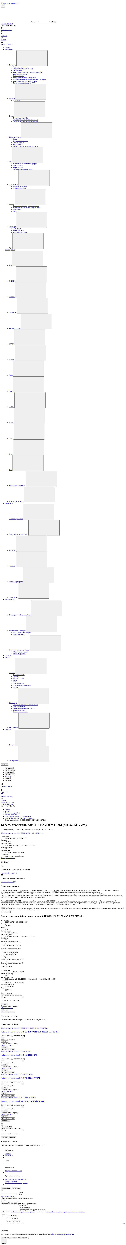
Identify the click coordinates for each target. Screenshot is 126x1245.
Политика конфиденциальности (15, 1179)
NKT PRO (12, 281)
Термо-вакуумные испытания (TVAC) (25, 120)
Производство (9, 599)
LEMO (11, 438)
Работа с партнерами (16, 582)
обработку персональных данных (23, 1212)
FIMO (11, 375)
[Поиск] (3, 6)
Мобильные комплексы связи (22, 169)
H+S (10, 265)
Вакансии (12, 550)
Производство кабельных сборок (20, 615)
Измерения (12, 65)
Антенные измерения (20, 74)
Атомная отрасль (18, 142)
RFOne (11, 422)
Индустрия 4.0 (17, 144)
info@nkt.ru (4, 802)
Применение (9, 49)
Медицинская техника (20, 141)
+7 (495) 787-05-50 (7, 24)
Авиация (12, 98)
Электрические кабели (20, 712)
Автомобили (17, 229)
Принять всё (5, 1237)
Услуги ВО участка (19, 654)
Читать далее (6, 912)
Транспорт (12, 227)
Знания (7, 657)
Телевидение (17, 209)
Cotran (11, 454)
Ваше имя (22, 1205)
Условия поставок (11, 1181)
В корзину (4, 1004)
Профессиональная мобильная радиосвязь (27, 207)
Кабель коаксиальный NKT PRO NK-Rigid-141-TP (22, 1101)
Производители (10, 250)
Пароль (20, 1194)
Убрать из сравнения (8, 1012)
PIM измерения (18, 70)
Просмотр (4, 873)
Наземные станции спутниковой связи (26, 206)
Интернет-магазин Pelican (13, 1171)
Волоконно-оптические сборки (19, 650)
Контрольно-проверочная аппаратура (25, 121)
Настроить (25, 1237)
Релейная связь (18, 165)
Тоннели (15, 211)
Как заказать (5, 1120)
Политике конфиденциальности (63, 1234)
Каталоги (12, 673)
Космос (11, 116)
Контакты (8, 655)
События (8, 729)
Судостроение (13, 184)
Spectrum (12, 297)
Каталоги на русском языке (22, 685)
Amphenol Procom (15, 328)
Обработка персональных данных (16, 1183)
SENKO (11, 407)
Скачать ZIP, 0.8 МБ (7, 882)
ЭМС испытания (18, 76)
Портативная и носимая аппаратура (25, 164)
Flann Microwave (18, 684)
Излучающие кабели (19, 710)
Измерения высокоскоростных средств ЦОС (27, 72)
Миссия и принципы (16, 519)
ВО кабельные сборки (20, 652)
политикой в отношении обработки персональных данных (65, 1212)
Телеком (11, 204)
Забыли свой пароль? (8, 1196)
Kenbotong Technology (16, 501)
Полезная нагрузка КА (20, 118)
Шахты (15, 139)
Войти (3, 1200)
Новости (11, 745)
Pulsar (11, 391)
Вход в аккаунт (6, 1188)
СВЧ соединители (19, 706)
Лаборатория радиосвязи (17, 485)
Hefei (10, 470)
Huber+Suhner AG (19, 675)
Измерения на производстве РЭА (24, 83)
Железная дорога (18, 230)
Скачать (13, 873)
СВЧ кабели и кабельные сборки (24, 708)
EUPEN (11, 344)
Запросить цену (6, 995)
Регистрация (16, 1188)
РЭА (10, 162)
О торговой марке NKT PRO (18, 534)
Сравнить (4, 1010)
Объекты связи (18, 167)
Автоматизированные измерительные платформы (29, 79)
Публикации (13, 703)
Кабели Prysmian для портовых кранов (25, 146)
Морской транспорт (19, 188)
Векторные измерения (20, 67)
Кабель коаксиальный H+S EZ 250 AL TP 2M (20, 1078)
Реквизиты (12, 566)
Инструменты (13, 727)
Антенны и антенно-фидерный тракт (25, 705)
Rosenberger (13, 312)
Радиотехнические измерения (23, 69)
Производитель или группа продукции (32, 1210)
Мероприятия (13, 761)
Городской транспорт (20, 232)
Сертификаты (13, 597)
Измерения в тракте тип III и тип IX (25, 81)
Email (21, 1192)
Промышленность (15, 137)
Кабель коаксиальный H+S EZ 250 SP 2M (19, 1055)
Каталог (7, 47)
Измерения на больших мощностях (24, 77)
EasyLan (15, 687)
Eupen (15, 680)
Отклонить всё (15, 1237)
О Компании (9, 503)
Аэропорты (16, 100)
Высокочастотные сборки (17, 631)
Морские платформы (20, 186)
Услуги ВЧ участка (19, 634)
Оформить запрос (7, 1008)
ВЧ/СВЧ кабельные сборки (22, 632)
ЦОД (10, 248)
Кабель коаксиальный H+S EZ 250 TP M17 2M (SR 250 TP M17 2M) (30, 1032)
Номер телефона (24, 1207)
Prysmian (11, 360)
